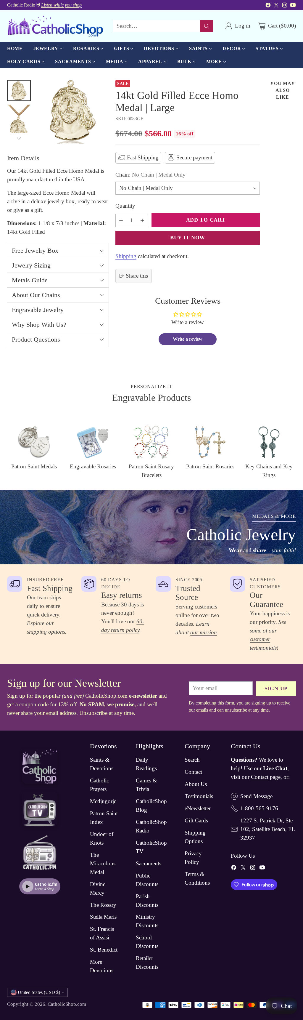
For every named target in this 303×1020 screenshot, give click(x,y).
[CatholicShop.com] (55, 26)
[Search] (206, 26)
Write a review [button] (187, 339)
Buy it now (187, 238)
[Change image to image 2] (19, 125)
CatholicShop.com (67, 1004)
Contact (193, 772)
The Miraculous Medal (102, 863)
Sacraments (148, 863)
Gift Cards (196, 820)
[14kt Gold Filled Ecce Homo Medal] (73, 112)
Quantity (125, 206)
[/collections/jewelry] (151, 527)
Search (192, 760)
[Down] (19, 138)
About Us (196, 784)
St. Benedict (103, 950)
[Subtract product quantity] (121, 220)
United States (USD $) (39, 992)
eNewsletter (198, 808)
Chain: (150, 175)
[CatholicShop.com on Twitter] (276, 6)
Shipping (125, 256)
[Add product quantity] (142, 220)
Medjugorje (103, 801)
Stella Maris (103, 917)
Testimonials (199, 796)
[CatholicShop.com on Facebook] (268, 6)
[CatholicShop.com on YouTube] (293, 6)
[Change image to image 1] (19, 90)
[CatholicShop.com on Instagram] (285, 6)
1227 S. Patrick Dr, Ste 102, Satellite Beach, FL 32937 (267, 829)
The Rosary (103, 905)
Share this (137, 276)
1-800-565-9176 (259, 808)
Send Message (256, 796)
